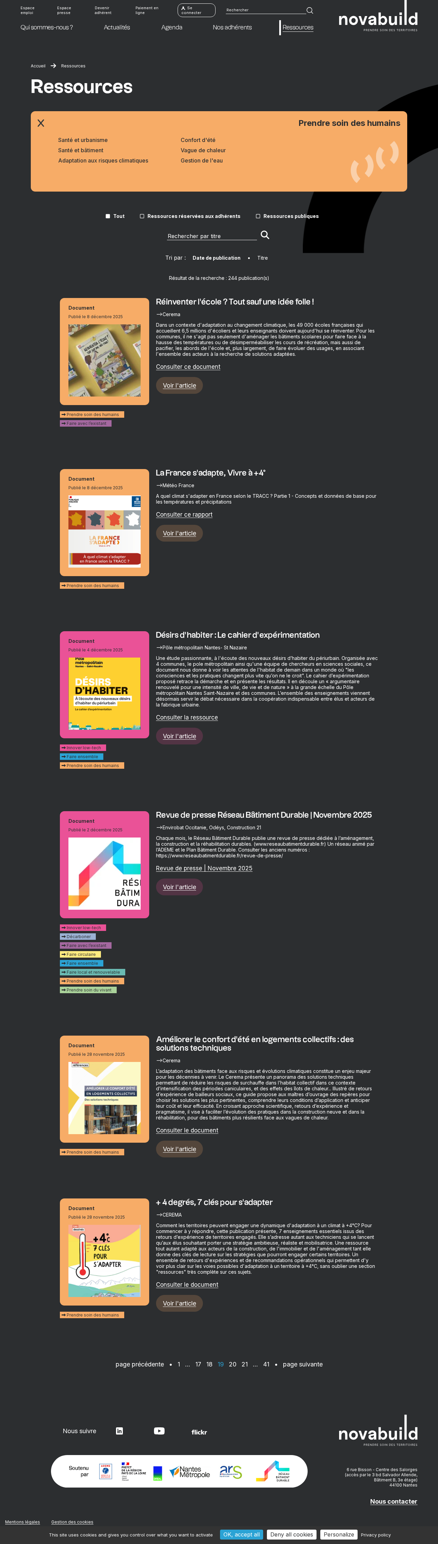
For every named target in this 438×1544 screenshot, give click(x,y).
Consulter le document (187, 1130)
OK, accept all (241, 1534)
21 (245, 1364)
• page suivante (298, 1364)
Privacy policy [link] (376, 1534)
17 (198, 1364)
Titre (262, 258)
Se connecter (191, 10)
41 (266, 1364)
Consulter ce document (188, 366)
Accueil (38, 65)
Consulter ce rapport (184, 514)
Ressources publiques (291, 216)
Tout (119, 216)
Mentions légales (22, 1521)
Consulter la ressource (187, 717)
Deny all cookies (291, 1534)
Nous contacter (393, 1501)
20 (232, 1364)
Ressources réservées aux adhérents (194, 216)
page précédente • (145, 1364)
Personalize (339, 1534)
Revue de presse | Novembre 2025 (204, 868)
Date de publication (217, 258)
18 (209, 1364)
